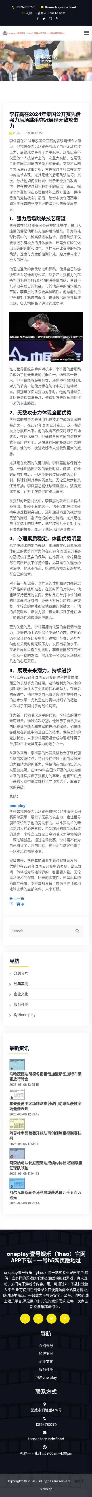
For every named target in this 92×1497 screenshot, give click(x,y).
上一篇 (18, 899)
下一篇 (15, 904)
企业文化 (21, 994)
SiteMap (46, 1489)
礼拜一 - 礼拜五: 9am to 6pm (45, 13)
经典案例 (21, 984)
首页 (36, 64)
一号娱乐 (77, 1481)
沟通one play (24, 1015)
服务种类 (21, 1005)
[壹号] (43, 33)
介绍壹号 (21, 973)
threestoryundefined (60, 7)
